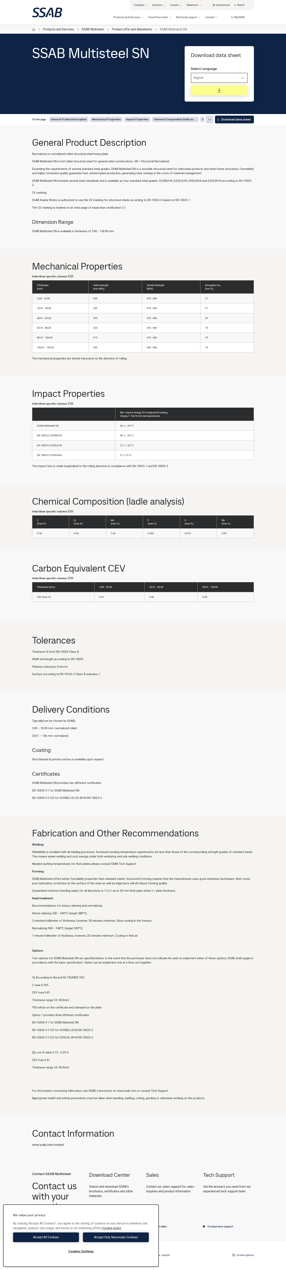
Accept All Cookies (46, 1237)
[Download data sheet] (219, 90)
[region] (81, 1235)
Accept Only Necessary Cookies (116, 1237)
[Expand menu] (209, 119)
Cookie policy (112, 1228)
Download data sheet (236, 119)
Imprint (166, 1255)
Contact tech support (220, 1226)
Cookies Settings (81, 1251)
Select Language (204, 68)
